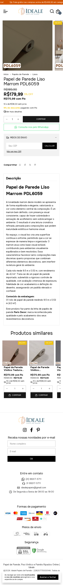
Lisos (35, 74)
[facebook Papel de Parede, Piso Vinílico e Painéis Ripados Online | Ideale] (31, 430)
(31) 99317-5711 (33, 479)
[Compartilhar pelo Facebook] (25, 164)
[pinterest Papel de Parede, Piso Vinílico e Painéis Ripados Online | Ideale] (38, 430)
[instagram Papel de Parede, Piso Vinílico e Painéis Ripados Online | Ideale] (24, 430)
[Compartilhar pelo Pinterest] (35, 164)
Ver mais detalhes (14, 112)
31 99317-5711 (33, 483)
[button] (31, 127)
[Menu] (6, 11)
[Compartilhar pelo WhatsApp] (20, 164)
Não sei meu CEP (14, 151)
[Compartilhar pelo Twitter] (30, 164)
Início (6, 74)
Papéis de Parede (20, 74)
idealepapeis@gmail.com (33, 487)
